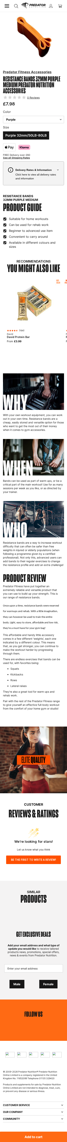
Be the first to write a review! (33, 859)
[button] (33, 173)
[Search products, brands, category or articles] (16, 6)
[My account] (51, 6)
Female (48, 984)
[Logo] (33, 6)
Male (16, 984)
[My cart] (60, 6)
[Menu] (7, 6)
